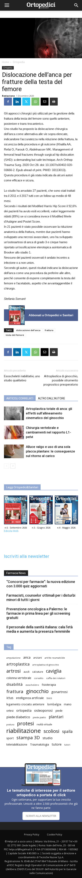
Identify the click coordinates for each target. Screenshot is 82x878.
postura (10, 724)
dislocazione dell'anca (28, 330)
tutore (57, 744)
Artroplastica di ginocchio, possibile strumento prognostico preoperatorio (60, 380)
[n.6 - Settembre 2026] (17, 315)
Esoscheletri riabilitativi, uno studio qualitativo (22, 378)
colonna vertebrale (18, 678)
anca (26, 657)
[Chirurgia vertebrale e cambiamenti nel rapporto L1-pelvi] (14, 432)
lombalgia (54, 704)
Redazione (8, 95)
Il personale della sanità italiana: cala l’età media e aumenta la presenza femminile (39, 629)
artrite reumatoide (55, 657)
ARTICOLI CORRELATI (19, 398)
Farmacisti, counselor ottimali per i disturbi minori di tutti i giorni (40, 597)
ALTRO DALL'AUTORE (51, 398)
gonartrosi (59, 692)
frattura (49, 330)
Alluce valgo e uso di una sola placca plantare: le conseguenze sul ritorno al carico (50, 451)
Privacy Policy (31, 834)
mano (67, 704)
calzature (37, 671)
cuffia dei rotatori (55, 678)
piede (59, 710)
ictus (9, 698)
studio (48, 738)
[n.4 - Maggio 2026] (66, 510)
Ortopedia (19, 62)
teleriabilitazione (16, 744)
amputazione (13, 657)
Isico (49, 698)
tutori (67, 744)
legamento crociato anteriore (25, 704)
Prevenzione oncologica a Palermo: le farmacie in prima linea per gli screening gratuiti (38, 613)
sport (10, 738)
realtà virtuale (44, 724)
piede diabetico (18, 717)
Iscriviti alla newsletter (26, 556)
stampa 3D (28, 737)
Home (5, 62)
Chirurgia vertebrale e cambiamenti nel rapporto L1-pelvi (48, 432)
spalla (67, 731)
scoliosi (51, 731)
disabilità (14, 684)
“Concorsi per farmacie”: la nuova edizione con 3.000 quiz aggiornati (40, 584)
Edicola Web (11, 531)
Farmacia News (16, 573)
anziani (37, 657)
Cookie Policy (54, 834)
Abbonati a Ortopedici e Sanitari (51, 315)
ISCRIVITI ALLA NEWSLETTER (41, 816)
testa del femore (15, 334)
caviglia (54, 671)
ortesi (10, 710)
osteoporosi (43, 710)
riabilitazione (23, 731)
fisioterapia (49, 685)
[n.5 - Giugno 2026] (41, 510)
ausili (26, 671)
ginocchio (37, 691)
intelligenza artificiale (30, 698)
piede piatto (39, 717)
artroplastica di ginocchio (45, 664)
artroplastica (18, 664)
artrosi (13, 671)
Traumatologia (39, 744)
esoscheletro (32, 685)
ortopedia (23, 710)
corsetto (38, 678)
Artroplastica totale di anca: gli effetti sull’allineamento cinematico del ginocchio (49, 413)
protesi (25, 723)
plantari (56, 717)
